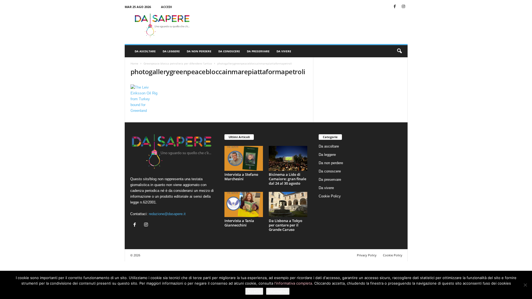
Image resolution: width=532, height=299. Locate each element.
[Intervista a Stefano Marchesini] (243, 158)
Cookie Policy (330, 196)
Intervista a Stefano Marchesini (241, 176)
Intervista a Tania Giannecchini (239, 223)
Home (134, 63)
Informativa (277, 291)
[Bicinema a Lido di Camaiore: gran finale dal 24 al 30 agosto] (288, 158)
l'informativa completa (293, 283)
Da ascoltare (145, 51)
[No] (525, 285)
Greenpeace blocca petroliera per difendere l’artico (178, 63)
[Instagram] (403, 7)
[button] (399, 51)
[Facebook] (395, 7)
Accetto (254, 291)
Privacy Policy (367, 255)
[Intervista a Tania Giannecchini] (243, 204)
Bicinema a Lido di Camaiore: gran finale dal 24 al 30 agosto (287, 179)
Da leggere (171, 51)
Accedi (166, 7)
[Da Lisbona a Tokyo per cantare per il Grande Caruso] (288, 204)
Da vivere (284, 51)
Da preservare (258, 51)
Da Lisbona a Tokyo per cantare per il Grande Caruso (285, 225)
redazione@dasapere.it (167, 214)
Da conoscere (229, 51)
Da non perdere (199, 51)
